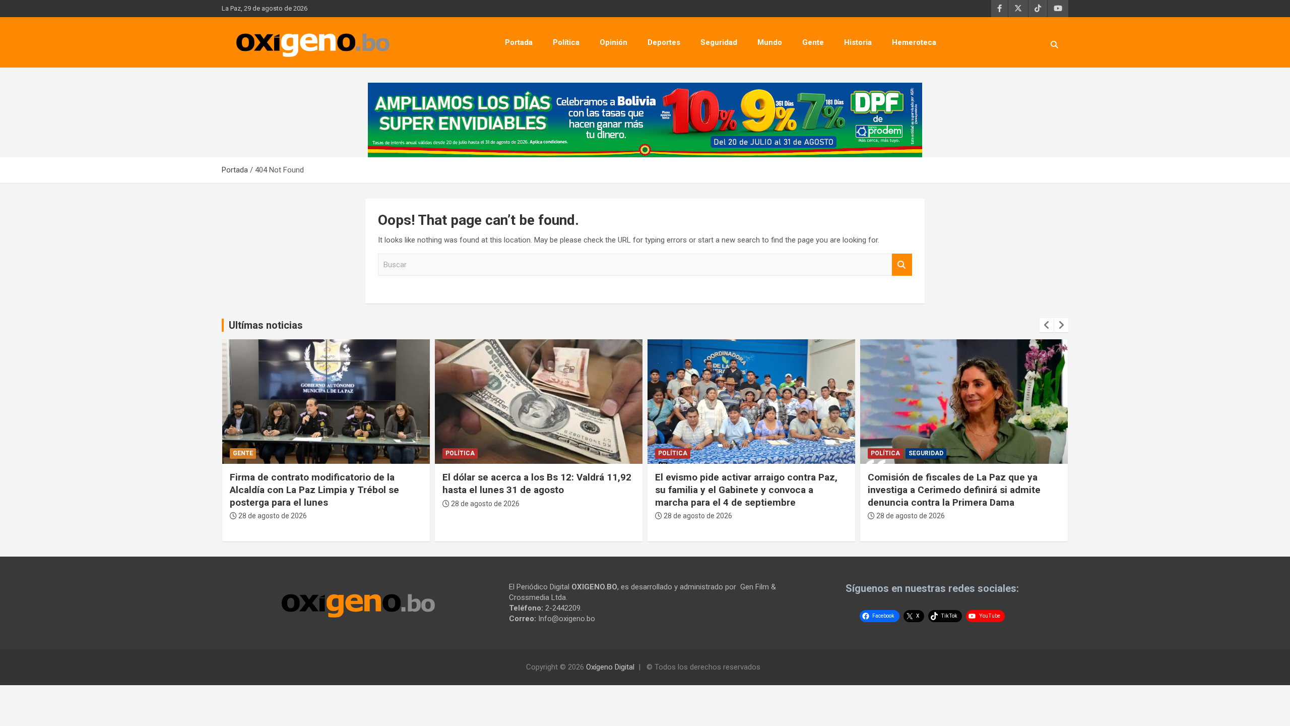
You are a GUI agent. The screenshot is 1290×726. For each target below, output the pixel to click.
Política (566, 42)
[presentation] (1047, 325)
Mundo (769, 42)
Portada (519, 42)
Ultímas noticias (266, 325)
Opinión (613, 42)
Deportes (664, 42)
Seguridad (718, 42)
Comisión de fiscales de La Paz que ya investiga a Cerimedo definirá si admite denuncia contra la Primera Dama (954, 489)
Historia (858, 42)
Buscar (902, 265)
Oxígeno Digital (610, 667)
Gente (813, 42)
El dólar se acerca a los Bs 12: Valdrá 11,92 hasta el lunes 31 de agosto (536, 483)
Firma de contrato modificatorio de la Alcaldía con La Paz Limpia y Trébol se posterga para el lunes (314, 489)
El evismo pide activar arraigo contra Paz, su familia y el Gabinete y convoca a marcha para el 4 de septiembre (746, 489)
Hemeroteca (914, 42)
